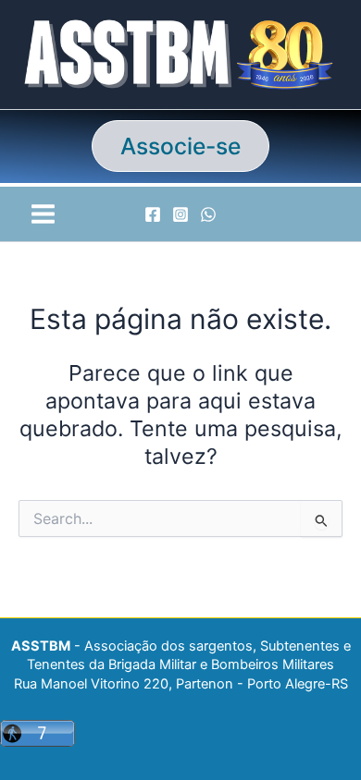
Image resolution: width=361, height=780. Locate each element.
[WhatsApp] (208, 214)
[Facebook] (152, 214)
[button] (180, 146)
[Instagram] (180, 214)
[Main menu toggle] (43, 213)
